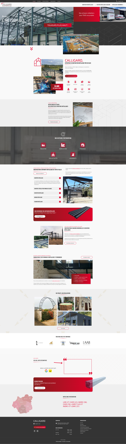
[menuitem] (34, 1)
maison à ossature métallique (75, 233)
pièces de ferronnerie (56, 280)
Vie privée (64, 441)
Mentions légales (59, 441)
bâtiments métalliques (76, 168)
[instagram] (37, 431)
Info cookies (68, 441)
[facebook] (34, 431)
